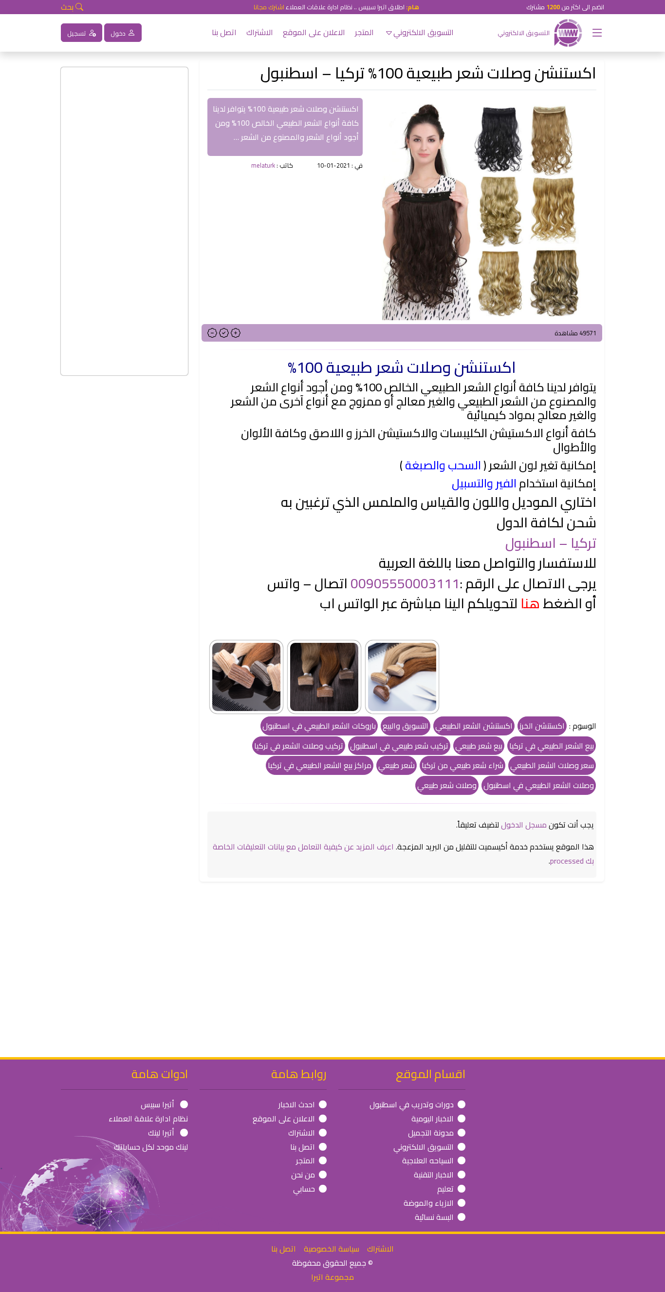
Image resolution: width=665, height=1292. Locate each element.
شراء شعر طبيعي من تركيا (462, 765)
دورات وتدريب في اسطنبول (411, 1104)
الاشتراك (259, 32)
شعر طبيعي (396, 765)
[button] (593, 32)
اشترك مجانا (269, 7)
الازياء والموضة (429, 1203)
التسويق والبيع (405, 725)
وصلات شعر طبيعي (447, 785)
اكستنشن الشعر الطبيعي (474, 725)
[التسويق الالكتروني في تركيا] (568, 31)
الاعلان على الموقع (314, 32)
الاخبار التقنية (434, 1174)
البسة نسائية (434, 1217)
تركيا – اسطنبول (550, 543)
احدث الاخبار (296, 1104)
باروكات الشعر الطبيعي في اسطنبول (319, 725)
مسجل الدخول (524, 824)
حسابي (304, 1188)
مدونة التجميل (431, 1132)
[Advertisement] (285, 240)
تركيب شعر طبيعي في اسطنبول (399, 745)
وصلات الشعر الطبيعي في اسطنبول (538, 785)
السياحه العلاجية (428, 1160)
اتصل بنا (224, 32)
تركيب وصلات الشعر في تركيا (298, 745)
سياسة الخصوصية (331, 1248)
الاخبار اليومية (432, 1118)
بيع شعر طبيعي (478, 745)
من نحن (303, 1174)
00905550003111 (405, 583)
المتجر (364, 32)
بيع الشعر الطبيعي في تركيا (551, 745)
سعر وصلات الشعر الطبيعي (552, 765)
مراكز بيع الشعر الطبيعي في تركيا (319, 765)
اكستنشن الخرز (542, 725)
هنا (530, 603)
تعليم (445, 1188)
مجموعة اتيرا (332, 1277)
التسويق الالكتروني (423, 32)
